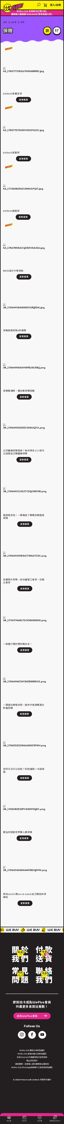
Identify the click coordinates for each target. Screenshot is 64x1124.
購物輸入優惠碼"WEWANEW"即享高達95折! (32, 14)
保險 (22, 22)
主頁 (5, 22)
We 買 (13, 22)
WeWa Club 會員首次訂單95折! (32, 11)
